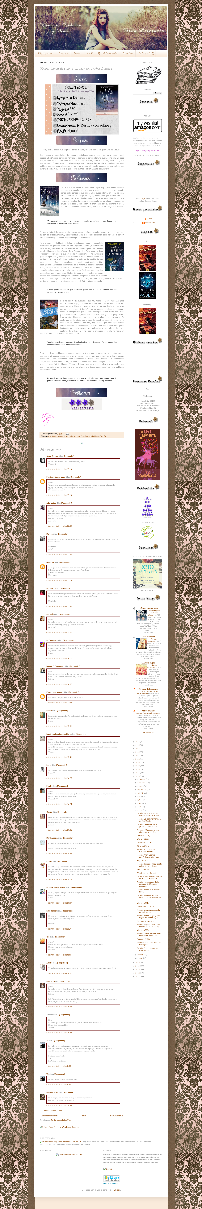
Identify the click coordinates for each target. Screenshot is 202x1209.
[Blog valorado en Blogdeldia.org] (111, 1178)
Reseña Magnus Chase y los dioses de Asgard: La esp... (149, 926)
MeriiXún (50, 614)
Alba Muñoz (51, 503)
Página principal (45, 54)
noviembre (142, 783)
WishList (128, 54)
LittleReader (51, 911)
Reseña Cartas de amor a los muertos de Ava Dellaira (149, 935)
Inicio (84, 1116)
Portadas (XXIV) (143, 836)
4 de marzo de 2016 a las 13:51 (59, 632)
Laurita (49, 861)
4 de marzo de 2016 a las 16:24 (59, 804)
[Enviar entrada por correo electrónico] (67, 433)
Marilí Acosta (52, 838)
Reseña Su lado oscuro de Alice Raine (148, 949)
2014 (137, 966)
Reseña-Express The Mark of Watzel (154, 613)
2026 (137, 742)
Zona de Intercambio (107, 54)
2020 (137, 762)
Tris (48, 937)
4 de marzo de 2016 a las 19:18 (59, 879)
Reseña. (103, 436)
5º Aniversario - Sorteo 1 (146, 906)
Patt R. (49, 786)
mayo (140, 803)
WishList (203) (143, 839)
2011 (137, 976)
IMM (89, 54)
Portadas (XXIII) (143, 939)
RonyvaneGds (52, 1092)
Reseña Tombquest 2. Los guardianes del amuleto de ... (149, 897)
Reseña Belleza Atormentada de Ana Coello (149, 820)
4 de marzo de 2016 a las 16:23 (59, 778)
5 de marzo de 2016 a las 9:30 (58, 955)
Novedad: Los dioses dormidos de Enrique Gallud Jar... (149, 877)
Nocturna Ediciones (92, 436)
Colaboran (63, 54)
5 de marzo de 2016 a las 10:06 (59, 973)
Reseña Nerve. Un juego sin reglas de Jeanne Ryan (148, 917)
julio (139, 796)
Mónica (49, 534)
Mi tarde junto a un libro (56, 887)
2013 (137, 969)
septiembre (142, 790)
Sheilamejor (150, 223)
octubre (141, 786)
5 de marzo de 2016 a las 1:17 (58, 929)
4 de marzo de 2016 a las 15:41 (59, 757)
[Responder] (69, 456)
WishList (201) (143, 903)
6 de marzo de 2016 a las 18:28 (59, 1106)
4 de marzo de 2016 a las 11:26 (59, 495)
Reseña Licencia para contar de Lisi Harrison (148, 911)
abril (140, 807)
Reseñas (77, 54)
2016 (137, 776)
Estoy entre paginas (54, 692)
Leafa (48, 765)
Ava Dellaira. (52, 436)
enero (140, 958)
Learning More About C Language (148, 713)
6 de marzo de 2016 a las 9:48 (58, 1066)
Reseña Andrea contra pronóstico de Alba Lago (148, 856)
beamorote (51, 588)
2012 (137, 973)
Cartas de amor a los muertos (69, 436)
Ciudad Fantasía (148, 637)
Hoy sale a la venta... (145, 861)
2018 (137, 769)
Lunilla (49, 711)
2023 (137, 752)
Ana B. (49, 963)
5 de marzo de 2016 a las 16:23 (59, 1007)
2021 (137, 759)
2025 (137, 745)
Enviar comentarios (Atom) (61, 1120)
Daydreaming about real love (58, 734)
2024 (137, 748)
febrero (141, 955)
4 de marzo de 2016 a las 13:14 (59, 580)
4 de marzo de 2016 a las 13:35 (59, 606)
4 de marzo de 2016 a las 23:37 (59, 903)
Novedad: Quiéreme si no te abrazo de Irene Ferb (148, 831)
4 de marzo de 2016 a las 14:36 (59, 684)
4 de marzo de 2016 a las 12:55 (59, 554)
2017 (137, 773)
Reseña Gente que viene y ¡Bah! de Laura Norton (148, 825)
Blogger (117, 1190)
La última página (148, 663)
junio (140, 800)
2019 (137, 766)
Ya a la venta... (143, 846)
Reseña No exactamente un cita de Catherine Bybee (148, 814)
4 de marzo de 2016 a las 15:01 (59, 726)
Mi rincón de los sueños (148, 689)
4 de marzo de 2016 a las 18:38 (59, 853)
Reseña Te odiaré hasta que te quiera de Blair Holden (149, 865)
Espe (82, 436)
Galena (49, 812)
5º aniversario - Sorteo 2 (146, 873)
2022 (137, 755)
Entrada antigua (116, 1116)
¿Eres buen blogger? (110, 1183)
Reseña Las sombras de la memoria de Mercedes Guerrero (148, 884)
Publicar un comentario (52, 1111)
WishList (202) (143, 870)
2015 (137, 962)
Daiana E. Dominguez (55, 666)
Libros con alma (148, 733)
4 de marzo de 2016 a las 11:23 (59, 469)
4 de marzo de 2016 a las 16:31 (59, 830)
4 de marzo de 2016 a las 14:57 (59, 703)
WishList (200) (143, 930)
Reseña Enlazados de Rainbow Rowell (146, 850)
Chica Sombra (52, 456)
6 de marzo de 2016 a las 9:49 (58, 1085)
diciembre (142, 779)
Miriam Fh (50, 981)
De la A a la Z (145, 54)
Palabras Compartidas (55, 477)
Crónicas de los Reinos (148, 608)
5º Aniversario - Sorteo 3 (146, 843)
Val (47, 1041)
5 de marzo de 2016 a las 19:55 (59, 1033)
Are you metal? (148, 711)
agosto (140, 793)
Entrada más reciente (49, 1116)
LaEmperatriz (52, 640)
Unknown (50, 562)
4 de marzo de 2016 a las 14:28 (59, 658)
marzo (140, 810)
